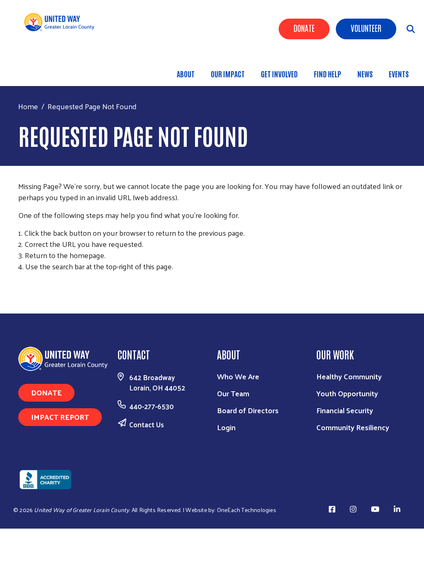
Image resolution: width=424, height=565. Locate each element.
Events (399, 74)
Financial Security (344, 410)
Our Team (233, 393)
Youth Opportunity (347, 393)
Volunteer (366, 27)
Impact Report (60, 417)
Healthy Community (349, 376)
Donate (304, 27)
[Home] (62, 22)
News (365, 74)
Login (226, 427)
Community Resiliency (352, 427)
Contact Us (146, 424)
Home (28, 106)
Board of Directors (248, 410)
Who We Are (238, 376)
